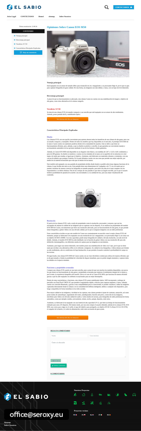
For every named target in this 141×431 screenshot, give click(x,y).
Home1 (41, 16)
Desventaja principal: (23, 40)
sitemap (52, 16)
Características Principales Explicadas (28, 48)
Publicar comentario (59, 365)
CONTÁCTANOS (27, 16)
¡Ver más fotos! (88, 198)
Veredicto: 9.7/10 (21, 44)
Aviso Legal (11, 16)
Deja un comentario (29, 52)
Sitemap (7, 422)
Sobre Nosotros (65, 16)
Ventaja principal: (21, 36)
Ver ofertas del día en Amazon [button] (68, 119)
